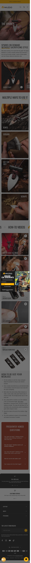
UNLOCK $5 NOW (7, 284)
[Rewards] (3, 559)
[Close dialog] (28, 272)
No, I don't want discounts (7, 286)
